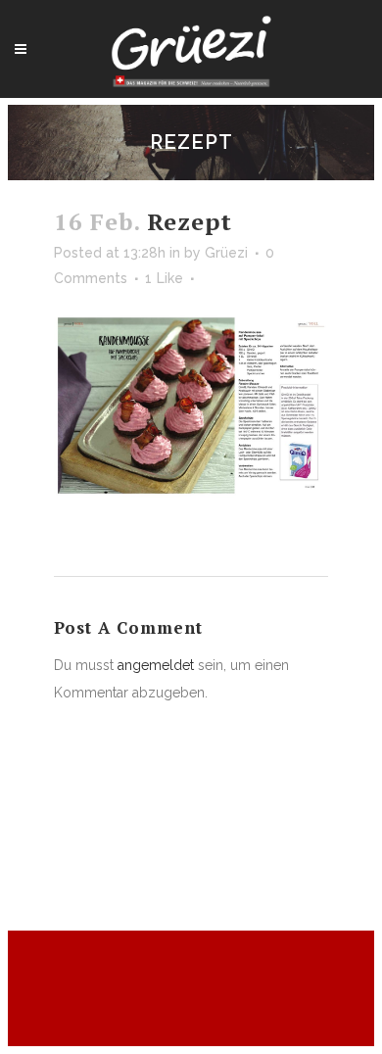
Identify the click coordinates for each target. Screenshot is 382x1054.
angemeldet (156, 665)
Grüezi (226, 253)
